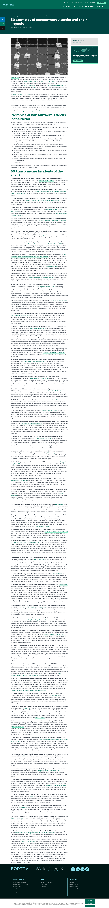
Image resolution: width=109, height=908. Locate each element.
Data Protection (17, 886)
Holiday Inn (25, 756)
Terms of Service (56, 902)
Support (86, 3)
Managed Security (18, 888)
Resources (89, 6)
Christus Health (57, 574)
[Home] (9, 4)
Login (71, 3)
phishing (49, 85)
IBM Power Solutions (18, 894)
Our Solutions (44, 894)
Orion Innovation (54, 695)
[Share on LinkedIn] (2, 19)
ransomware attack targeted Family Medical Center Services (34, 833)
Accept (90, 900)
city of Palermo (63, 585)
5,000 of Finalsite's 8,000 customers (54, 352)
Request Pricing (74, 884)
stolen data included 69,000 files (56, 785)
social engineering (29, 85)
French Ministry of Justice (19, 480)
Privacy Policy (39, 902)
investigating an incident (46, 181)
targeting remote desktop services (49, 771)
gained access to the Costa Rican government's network (43, 200)
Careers (43, 888)
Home (12, 16)
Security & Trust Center (47, 882)
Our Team (43, 890)
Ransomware (15, 78)
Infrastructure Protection (19, 882)
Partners (92, 3)
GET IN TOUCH (73, 879)
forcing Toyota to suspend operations (49, 235)
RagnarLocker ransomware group (33, 361)
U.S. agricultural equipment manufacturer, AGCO (26, 542)
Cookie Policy (46, 902)
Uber (31, 796)
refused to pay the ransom (43, 438)
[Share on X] (2, 28)
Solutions (78, 6)
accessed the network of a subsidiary (53, 391)
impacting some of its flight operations (41, 277)
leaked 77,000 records (28, 842)
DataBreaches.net (18, 727)
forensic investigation (51, 266)
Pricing (101, 2)
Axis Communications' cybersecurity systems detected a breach (38, 256)
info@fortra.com (74, 886)
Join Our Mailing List (74, 888)
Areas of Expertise (18, 879)
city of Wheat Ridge (17, 818)
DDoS (33, 87)
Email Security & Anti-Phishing (20, 884)
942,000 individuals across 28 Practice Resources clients (28, 690)
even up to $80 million (47, 81)
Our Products (44, 892)
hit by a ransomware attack (47, 286)
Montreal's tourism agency (58, 301)
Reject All (90, 903)
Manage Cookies (90, 906)
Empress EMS (23, 807)
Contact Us (78, 3)
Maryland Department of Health (39, 378)
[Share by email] (2, 24)
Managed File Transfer (19, 892)
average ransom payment (21, 94)
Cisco (19, 647)
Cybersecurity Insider (43, 526)
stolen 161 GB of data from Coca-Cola (56, 532)
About (100, 6)
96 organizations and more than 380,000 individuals (36, 674)
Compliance (16, 890)
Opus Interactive (38, 559)
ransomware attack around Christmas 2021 (52, 220)
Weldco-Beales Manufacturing (20, 315)
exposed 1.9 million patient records (55, 634)
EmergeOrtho (27, 708)
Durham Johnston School (50, 411)
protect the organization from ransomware (37, 111)
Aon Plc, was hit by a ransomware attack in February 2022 (44, 244)
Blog (17, 16)
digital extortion (58, 85)
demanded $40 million (31, 81)
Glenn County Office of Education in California (31, 607)
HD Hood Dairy (59, 504)
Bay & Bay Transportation (38, 328)
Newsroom (44, 884)
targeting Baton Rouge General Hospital (37, 620)
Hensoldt (55, 400)
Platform (67, 6)
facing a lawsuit (40, 718)
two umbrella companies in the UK (32, 423)
